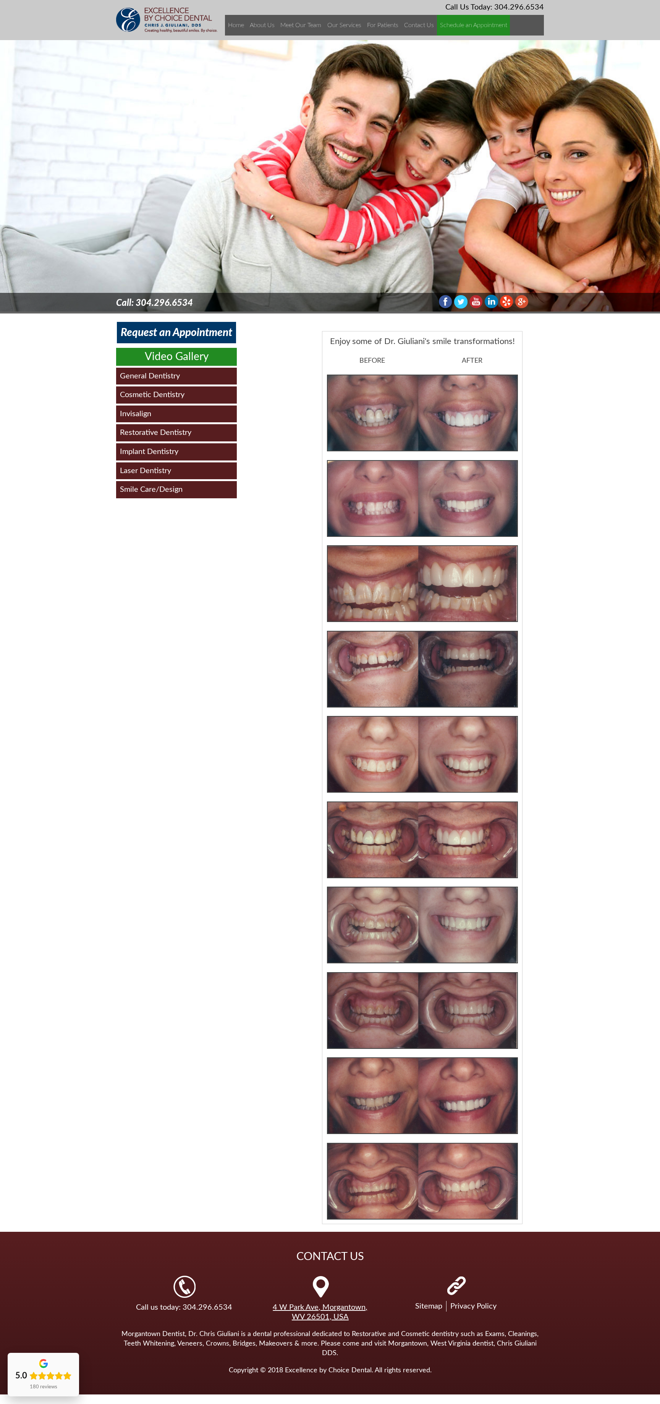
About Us (262, 25)
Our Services (344, 25)
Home (236, 25)
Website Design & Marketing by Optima (60, 1399)
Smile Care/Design (151, 489)
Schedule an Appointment (473, 25)
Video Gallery (177, 356)
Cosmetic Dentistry (152, 395)
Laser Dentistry (145, 471)
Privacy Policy (473, 1306)
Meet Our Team (300, 25)
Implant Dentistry (149, 452)
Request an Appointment (176, 332)
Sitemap (428, 1306)
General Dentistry (150, 376)
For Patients (382, 25)
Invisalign (135, 414)
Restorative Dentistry (155, 432)
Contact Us (419, 25)
